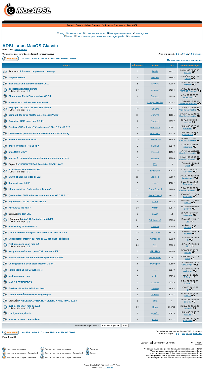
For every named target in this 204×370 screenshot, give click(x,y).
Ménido (155, 288)
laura (155, 301)
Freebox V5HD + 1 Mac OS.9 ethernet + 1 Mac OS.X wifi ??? (39, 127)
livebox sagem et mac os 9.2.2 (24, 306)
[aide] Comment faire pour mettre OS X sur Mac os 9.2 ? (38, 232)
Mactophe (155, 263)
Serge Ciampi (155, 189)
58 (190, 54)
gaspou (187, 302)
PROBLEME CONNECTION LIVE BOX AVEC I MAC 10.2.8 (47, 301)
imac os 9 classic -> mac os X (24, 146)
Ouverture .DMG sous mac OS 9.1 (26, 121)
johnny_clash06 (155, 102)
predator (187, 234)
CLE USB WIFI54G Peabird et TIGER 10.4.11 (40, 164)
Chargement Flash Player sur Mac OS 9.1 (30, 96)
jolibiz (187, 258)
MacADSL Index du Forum (34, 59)
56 (183, 54)
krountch (188, 308)
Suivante (197, 54)
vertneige (155, 282)
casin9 (155, 183)
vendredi (155, 177)
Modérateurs (21, 49)
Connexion (134, 36)
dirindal (155, 71)
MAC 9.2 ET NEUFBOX (20, 282)
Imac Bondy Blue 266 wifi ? (23, 226)
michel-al (155, 294)
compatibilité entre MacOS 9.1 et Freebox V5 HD (34, 115)
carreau (155, 146)
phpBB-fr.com (108, 367)
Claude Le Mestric (187, 110)
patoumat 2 (155, 133)
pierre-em (155, 127)
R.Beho (187, 277)
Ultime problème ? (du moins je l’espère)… (31, 189)
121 (155, 245)
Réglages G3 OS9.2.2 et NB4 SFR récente (30, 107)
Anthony (187, 85)
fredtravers (187, 196)
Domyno (155, 96)
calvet (155, 214)
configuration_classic (20, 313)
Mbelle (188, 78)
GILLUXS (155, 251)
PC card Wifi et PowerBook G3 (24, 169)
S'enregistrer (142, 33)
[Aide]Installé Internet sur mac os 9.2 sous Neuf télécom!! (39, 239)
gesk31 (155, 313)
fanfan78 (155, 109)
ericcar (155, 319)
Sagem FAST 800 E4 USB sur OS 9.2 (27, 201)
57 (187, 54)
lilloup (155, 307)
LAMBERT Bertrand (187, 91)
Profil (69, 36)
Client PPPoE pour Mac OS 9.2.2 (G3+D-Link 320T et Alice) (39, 133)
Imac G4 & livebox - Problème (24, 319)
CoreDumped (187, 178)
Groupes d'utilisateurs (120, 33)
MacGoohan (155, 257)
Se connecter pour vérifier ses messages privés (100, 36)
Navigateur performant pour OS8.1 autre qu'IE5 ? (34, 251)
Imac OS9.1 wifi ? (18, 152)
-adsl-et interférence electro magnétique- (30, 294)
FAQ (62, 33)
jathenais (187, 147)
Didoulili (155, 226)
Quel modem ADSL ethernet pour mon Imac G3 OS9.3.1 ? (39, 195)
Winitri (155, 208)
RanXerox (187, 184)
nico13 (187, 122)
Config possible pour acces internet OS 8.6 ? (32, 263)
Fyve (187, 165)
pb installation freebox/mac (23, 89)
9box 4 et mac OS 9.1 (19, 183)
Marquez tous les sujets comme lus (184, 60)
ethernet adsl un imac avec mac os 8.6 (28, 102)
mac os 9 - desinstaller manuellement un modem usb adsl (39, 158)
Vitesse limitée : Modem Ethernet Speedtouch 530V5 (36, 257)
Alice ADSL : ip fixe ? (20, 208)
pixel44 (187, 209)
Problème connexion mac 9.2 (24, 244)
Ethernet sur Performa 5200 (23, 139)
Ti (187, 240)
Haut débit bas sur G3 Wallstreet (25, 270)
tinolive (155, 201)
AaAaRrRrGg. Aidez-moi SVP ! (37, 219)
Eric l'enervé (155, 220)
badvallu (155, 83)
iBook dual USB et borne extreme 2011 (29, 83)
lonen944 (187, 97)
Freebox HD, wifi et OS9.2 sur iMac (27, 288)
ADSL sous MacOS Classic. (30, 45)
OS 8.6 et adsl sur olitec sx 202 (24, 177)
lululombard (155, 139)
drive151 (155, 152)
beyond (155, 77)
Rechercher (75, 33)
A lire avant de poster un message (37, 71)
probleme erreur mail (19, 276)
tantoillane (155, 170)
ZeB (187, 221)
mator (155, 276)
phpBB (96, 365)
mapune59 (155, 90)
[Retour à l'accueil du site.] (28, 18)
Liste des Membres (95, 33)
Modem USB (24, 214)
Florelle (155, 270)
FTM (155, 164)
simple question (17, 77)
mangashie (155, 232)
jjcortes (187, 252)
